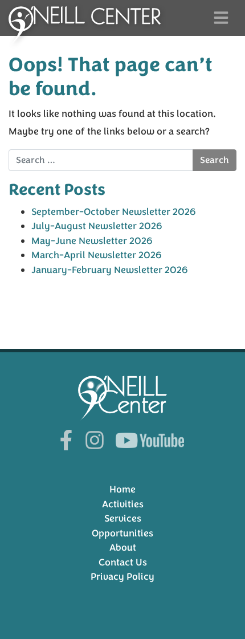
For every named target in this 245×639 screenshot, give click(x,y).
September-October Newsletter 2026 (113, 211)
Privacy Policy (122, 576)
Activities (123, 504)
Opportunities (122, 533)
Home (122, 489)
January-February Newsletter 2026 (109, 269)
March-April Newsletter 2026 (96, 255)
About (122, 547)
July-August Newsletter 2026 (96, 226)
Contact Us (123, 562)
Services (122, 518)
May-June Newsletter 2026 (92, 240)
